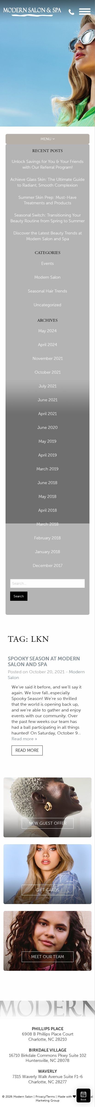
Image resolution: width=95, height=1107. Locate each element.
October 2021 (48, 372)
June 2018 (47, 482)
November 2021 (48, 358)
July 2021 (47, 386)
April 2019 (47, 455)
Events (47, 263)
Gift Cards (47, 890)
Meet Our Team (47, 956)
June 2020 (47, 427)
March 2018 (47, 524)
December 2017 (47, 565)
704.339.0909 (75, 13)
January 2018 (47, 551)
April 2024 (47, 344)
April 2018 (47, 510)
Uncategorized (47, 304)
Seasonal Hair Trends (47, 291)
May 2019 (47, 441)
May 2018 (47, 496)
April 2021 (47, 413)
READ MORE (27, 750)
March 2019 (47, 468)
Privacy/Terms (45, 1096)
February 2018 (47, 537)
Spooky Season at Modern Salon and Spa (44, 662)
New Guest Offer (47, 823)
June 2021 (47, 399)
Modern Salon (47, 277)
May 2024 (47, 330)
